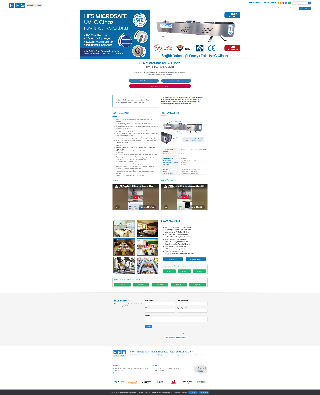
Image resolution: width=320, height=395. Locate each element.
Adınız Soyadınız (149, 300)
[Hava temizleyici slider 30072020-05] (184, 161)
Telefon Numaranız (182, 300)
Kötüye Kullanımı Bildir (172, 333)
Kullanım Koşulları (182, 333)
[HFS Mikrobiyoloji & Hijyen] (119, 353)
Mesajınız (147, 315)
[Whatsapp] (289, 3)
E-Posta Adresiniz (150, 308)
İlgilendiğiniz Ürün (182, 308)
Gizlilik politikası (204, 392)
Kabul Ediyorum (193, 392)
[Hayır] (318, 392)
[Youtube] (283, 3)
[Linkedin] (286, 3)
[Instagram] (279, 3)
